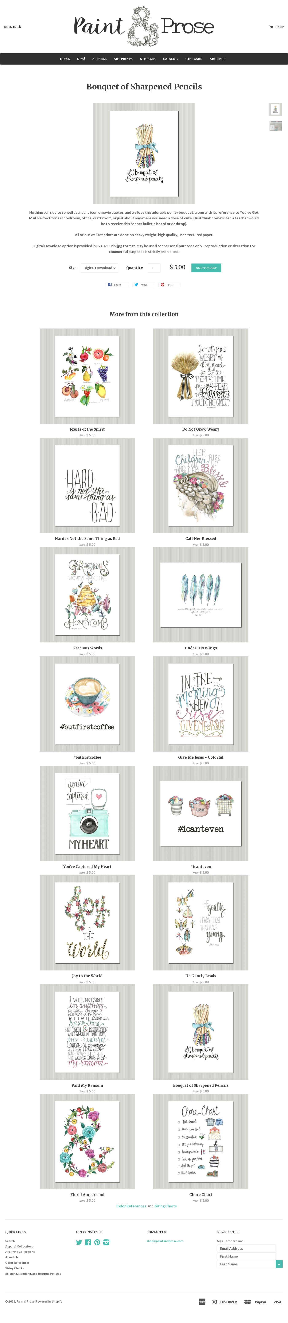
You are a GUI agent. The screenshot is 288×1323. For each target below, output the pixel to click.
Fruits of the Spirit (87, 429)
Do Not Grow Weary (200, 429)
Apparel (99, 59)
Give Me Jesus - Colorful (200, 757)
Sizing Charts (166, 1206)
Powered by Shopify (49, 1301)
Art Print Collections (20, 1251)
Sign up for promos (230, 1241)
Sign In (10, 27)
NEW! (81, 59)
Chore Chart (200, 1194)
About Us (217, 59)
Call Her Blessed (200, 538)
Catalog (170, 59)
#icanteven (200, 866)
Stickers (148, 59)
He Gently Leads (200, 976)
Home (65, 59)
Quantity (134, 268)
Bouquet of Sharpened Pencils (201, 1085)
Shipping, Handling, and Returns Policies (33, 1273)
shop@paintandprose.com (165, 1241)
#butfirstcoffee (87, 757)
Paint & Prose (25, 1301)
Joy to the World (87, 976)
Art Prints (123, 59)
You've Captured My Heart (87, 866)
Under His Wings (201, 648)
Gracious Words (87, 648)
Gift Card (193, 59)
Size (73, 268)
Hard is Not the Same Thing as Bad (87, 538)
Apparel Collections (19, 1246)
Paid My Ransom (87, 1085)
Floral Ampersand (87, 1194)
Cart (279, 27)
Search (10, 1241)
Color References (131, 1206)
